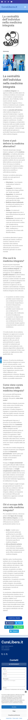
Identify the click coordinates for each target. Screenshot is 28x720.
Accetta (14, 707)
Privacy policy (16, 718)
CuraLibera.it (9, 6)
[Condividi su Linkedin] (1, 362)
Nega (14, 711)
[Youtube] (7, 654)
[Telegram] (2, 654)
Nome (4, 669)
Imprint (20, 718)
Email (4, 673)
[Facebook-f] (4, 654)
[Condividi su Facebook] (1, 358)
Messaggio (6, 678)
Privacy (5, 687)
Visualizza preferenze (14, 715)
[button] (26, 692)
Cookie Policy (9, 718)
